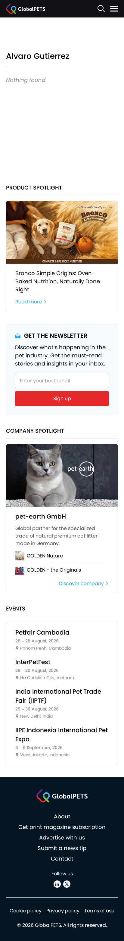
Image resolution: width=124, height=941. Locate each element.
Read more (28, 301)
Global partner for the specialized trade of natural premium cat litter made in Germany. (56, 536)
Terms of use (99, 910)
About (62, 816)
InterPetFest (32, 662)
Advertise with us (62, 837)
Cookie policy (26, 910)
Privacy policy (62, 910)
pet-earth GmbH (40, 516)
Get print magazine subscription (62, 827)
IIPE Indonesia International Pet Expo (61, 734)
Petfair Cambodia (42, 632)
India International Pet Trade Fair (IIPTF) (58, 696)
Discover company (81, 583)
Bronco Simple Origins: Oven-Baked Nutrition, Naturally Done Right (57, 281)
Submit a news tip (62, 848)
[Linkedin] (57, 884)
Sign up (62, 398)
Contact (62, 858)
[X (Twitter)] (66, 884)
